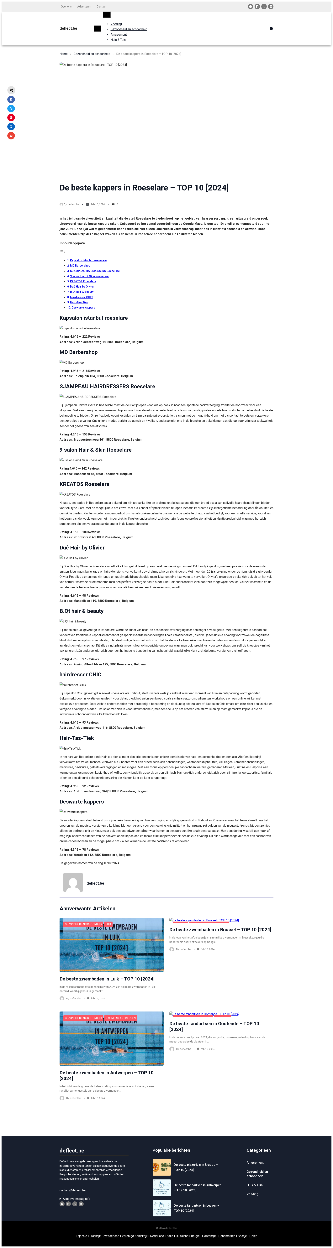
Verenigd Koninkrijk (135, 1236)
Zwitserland (111, 1236)
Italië (169, 1236)
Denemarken (226, 1236)
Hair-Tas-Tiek (79, 302)
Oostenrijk (209, 1236)
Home (64, 54)
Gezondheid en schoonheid (92, 54)
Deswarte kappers (83, 307)
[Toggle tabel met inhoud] (62, 252)
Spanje (242, 1236)
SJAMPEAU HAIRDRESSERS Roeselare (95, 271)
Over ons (66, 6)
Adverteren (84, 6)
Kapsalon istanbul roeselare (88, 260)
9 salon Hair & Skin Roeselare (89, 276)
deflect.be (68, 28)
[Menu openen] (97, 28)
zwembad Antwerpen (121, 1018)
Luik (108, 924)
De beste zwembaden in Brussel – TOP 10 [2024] (220, 929)
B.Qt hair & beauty (81, 292)
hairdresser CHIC (81, 297)
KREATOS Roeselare (83, 281)
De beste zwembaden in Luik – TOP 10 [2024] (107, 979)
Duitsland (182, 1236)
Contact (101, 6)
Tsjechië (81, 1236)
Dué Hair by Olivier (82, 286)
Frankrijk (95, 1236)
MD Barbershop (80, 265)
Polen (253, 1236)
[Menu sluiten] (107, 15)
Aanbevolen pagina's (76, 1199)
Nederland (157, 1236)
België (195, 1236)
